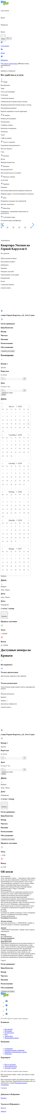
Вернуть (3, 1108)
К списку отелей (7, 63)
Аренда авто (9, 1036)
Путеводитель (9, 1033)
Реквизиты (8, 1054)
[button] (3, 225)
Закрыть (3, 1111)
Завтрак (3, 700)
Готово (3, 394)
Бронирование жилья (12, 1038)
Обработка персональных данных (16, 1052)
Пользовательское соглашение (14, 1050)
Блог (6, 1034)
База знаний (8, 1029)
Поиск (16, 63)
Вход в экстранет (10, 1064)
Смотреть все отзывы (8, 351)
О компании (9, 1048)
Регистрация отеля (11, 1066)
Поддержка (8, 1031)
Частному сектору (10, 1068)
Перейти (3, 1098)
